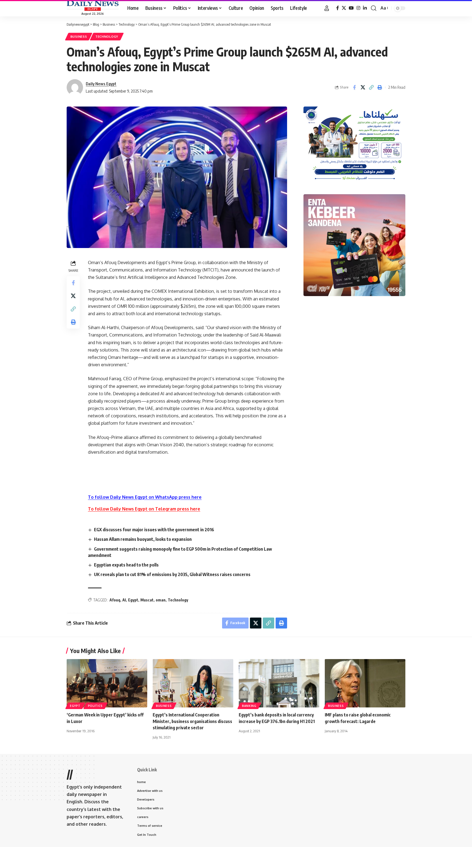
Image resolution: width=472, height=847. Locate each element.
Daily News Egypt (101, 83)
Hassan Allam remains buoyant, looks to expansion (143, 539)
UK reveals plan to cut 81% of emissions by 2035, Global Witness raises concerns (172, 574)
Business (78, 36)
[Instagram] (358, 8)
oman (161, 600)
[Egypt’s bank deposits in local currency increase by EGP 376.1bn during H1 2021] (279, 683)
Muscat (147, 600)
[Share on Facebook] (354, 87)
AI (124, 600)
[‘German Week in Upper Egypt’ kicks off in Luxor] (107, 683)
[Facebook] (337, 8)
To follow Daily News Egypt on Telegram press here (144, 509)
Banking (249, 705)
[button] (326, 8)
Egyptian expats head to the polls (126, 565)
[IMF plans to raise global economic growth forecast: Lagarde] (365, 683)
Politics (95, 705)
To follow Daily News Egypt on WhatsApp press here (145, 497)
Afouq (115, 600)
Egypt (133, 600)
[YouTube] (351, 8)
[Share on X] (363, 87)
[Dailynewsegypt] (93, 6)
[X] (343, 8)
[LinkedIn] (365, 8)
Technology (106, 36)
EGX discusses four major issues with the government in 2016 (154, 529)
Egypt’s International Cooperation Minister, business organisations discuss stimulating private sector (192, 721)
